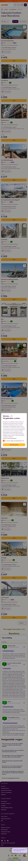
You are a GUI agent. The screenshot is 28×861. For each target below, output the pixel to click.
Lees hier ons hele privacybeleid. (10, 438)
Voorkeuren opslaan (14, 444)
